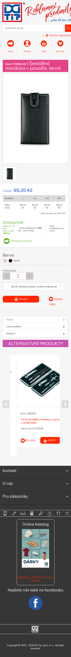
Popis (9, 319)
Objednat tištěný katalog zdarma (35, 579)
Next (65, 404)
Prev (6, 404)
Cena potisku (13, 326)
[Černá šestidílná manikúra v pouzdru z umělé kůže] (35, 380)
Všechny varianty (20, 241)
